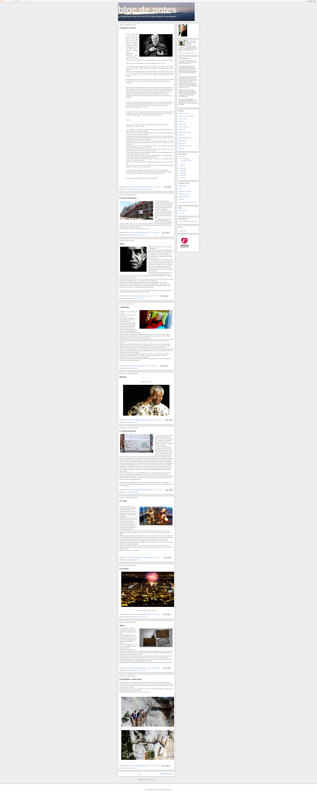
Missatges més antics (166, 774)
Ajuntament (136, 559)
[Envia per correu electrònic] (164, 187)
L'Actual (181, 188)
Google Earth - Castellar (185, 191)
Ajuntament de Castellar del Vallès (187, 202)
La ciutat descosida (127, 431)
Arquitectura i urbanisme (185, 116)
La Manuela (124, 307)
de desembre (185, 158)
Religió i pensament (147, 189)
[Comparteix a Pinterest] (171, 187)
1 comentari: (157, 557)
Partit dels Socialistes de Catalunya (188, 221)
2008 (181, 177)
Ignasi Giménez (183, 210)
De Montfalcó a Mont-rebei (130, 679)
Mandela (122, 377)
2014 (181, 164)
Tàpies (122, 625)
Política (140, 189)
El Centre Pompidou (128, 198)
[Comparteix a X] (167, 187)
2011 (181, 171)
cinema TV (181, 118)
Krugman (181, 129)
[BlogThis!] (166, 187)
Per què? (123, 501)
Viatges (180, 148)
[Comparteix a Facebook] (169, 187)
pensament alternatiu (184, 137)
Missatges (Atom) (150, 779)
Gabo (121, 244)
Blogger (170, 789)
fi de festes (124, 569)
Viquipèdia (181, 199)
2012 (181, 168)
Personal (135, 189)
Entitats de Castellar (184, 196)
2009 (181, 175)
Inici (139, 774)
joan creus (181, 213)
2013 (181, 166)
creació (180, 121)
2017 (181, 156)
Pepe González (192, 41)
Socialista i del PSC (127, 28)
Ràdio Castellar (183, 186)
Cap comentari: (157, 187)
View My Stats (182, 231)
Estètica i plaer (136, 234)
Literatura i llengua (137, 298)
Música (180, 135)
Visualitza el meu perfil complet (187, 53)
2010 (181, 173)
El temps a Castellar (184, 194)
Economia (181, 124)
